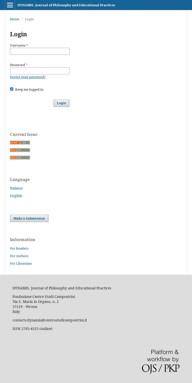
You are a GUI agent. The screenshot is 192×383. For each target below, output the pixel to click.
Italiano (16, 188)
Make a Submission (29, 218)
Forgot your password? (28, 77)
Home (14, 19)
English (16, 195)
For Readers (19, 248)
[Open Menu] (10, 5)
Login (61, 103)
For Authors (19, 256)
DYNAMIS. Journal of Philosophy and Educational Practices (66, 5)
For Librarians (21, 263)
